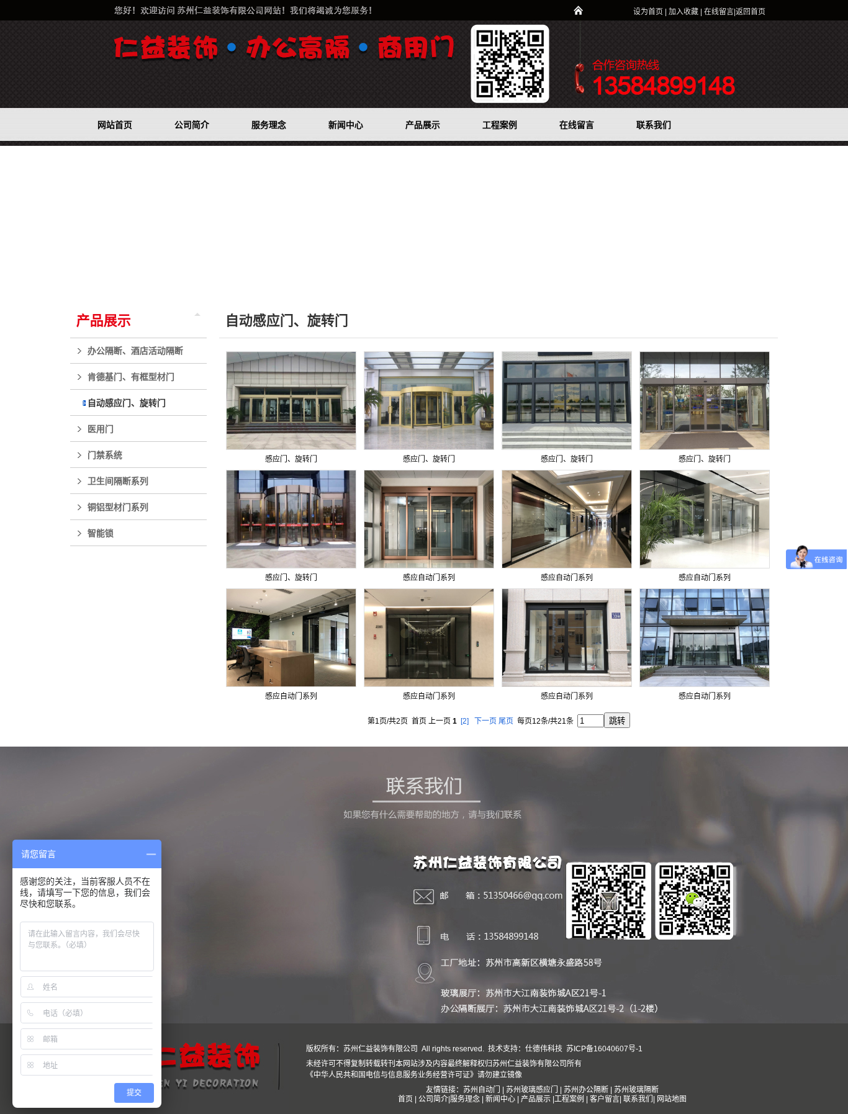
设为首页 (648, 11)
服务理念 (466, 1099)
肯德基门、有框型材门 (131, 377)
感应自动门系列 (429, 577)
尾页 (505, 721)
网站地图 (672, 1099)
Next (835, 220)
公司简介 (433, 1099)
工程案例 (570, 1099)
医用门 (101, 429)
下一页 (485, 721)
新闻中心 (500, 1099)
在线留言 (719, 11)
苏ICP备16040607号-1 (603, 1048)
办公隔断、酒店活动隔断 (135, 351)
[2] (465, 721)
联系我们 (638, 1099)
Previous (9, 220)
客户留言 (605, 1099)
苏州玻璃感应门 (532, 1089)
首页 (405, 1099)
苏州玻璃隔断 (636, 1089)
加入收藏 (683, 11)
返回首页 (750, 11)
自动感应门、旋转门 (127, 403)
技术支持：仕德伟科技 (525, 1048)
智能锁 (101, 533)
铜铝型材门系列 (118, 507)
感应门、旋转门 (291, 459)
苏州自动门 (481, 1089)
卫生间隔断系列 (118, 481)
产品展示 (103, 320)
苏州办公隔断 (586, 1089)
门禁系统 (105, 455)
